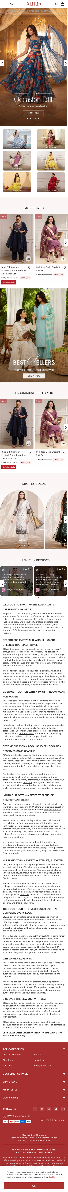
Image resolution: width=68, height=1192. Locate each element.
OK (34, 1185)
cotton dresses (26, 733)
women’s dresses (23, 619)
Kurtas (37, 1054)
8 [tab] (41, 597)
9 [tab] (44, 597)
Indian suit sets (45, 619)
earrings (43, 847)
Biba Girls (8, 1060)
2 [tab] (30, 118)
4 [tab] (35, 118)
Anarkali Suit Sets (12, 1054)
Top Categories (13, 1049)
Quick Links (10, 1097)
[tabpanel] (28, 582)
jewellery (7, 845)
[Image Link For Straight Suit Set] (51, 160)
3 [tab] (33, 118)
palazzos (24, 894)
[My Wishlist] (11, 4)
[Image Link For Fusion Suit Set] (51, 182)
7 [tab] (38, 597)
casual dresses (34, 652)
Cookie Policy (55, 1177)
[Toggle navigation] (4, 4)
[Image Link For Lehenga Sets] (17, 139)
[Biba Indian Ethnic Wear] (34, 4)
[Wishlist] (29, 271)
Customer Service (15, 1073)
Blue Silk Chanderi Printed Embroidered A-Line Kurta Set (13, 270)
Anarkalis (27, 782)
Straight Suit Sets (43, 1065)
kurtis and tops (37, 867)
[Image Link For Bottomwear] (51, 139)
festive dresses (55, 755)
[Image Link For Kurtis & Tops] (17, 160)
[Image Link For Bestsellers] (34, 335)
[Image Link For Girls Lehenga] (17, 182)
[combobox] (34, 10)
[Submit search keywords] (6, 12)
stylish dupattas (18, 917)
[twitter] (56, 1109)
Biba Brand (10, 1081)
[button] (57, 4)
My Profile (10, 1089)
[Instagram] (49, 1109)
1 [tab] (27, 118)
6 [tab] (35, 597)
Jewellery (39, 1060)
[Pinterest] (42, 1109)
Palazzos (7, 1065)
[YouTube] (63, 1109)
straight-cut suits (52, 809)
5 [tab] (38, 118)
